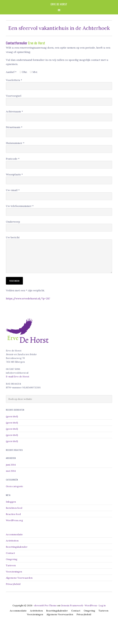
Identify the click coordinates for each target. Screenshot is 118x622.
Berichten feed (14, 507)
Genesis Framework (72, 605)
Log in (102, 605)
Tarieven (11, 565)
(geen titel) (12, 416)
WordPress (91, 605)
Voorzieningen (14, 571)
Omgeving (11, 559)
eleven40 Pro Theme (45, 605)
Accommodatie (14, 534)
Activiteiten (12, 540)
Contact (10, 553)
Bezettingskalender (16, 546)
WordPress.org (14, 520)
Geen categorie (14, 486)
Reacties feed (13, 514)
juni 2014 (11, 464)
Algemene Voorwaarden (19, 577)
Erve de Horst (59, 4)
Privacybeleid (13, 584)
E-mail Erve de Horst (17, 376)
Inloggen (11, 501)
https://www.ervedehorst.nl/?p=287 (28, 298)
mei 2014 (11, 470)
